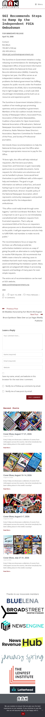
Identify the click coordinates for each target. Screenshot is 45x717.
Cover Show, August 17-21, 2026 (17, 434)
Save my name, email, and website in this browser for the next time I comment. (19, 378)
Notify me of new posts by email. (19, 391)
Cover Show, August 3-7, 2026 (16, 516)
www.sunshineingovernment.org (15, 284)
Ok (23, 714)
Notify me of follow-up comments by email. (23, 386)
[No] (42, 710)
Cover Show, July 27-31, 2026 (16, 558)
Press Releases (32, 295)
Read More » (7, 447)
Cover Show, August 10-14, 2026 (17, 475)
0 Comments (10, 298)
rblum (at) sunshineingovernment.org (17, 54)
